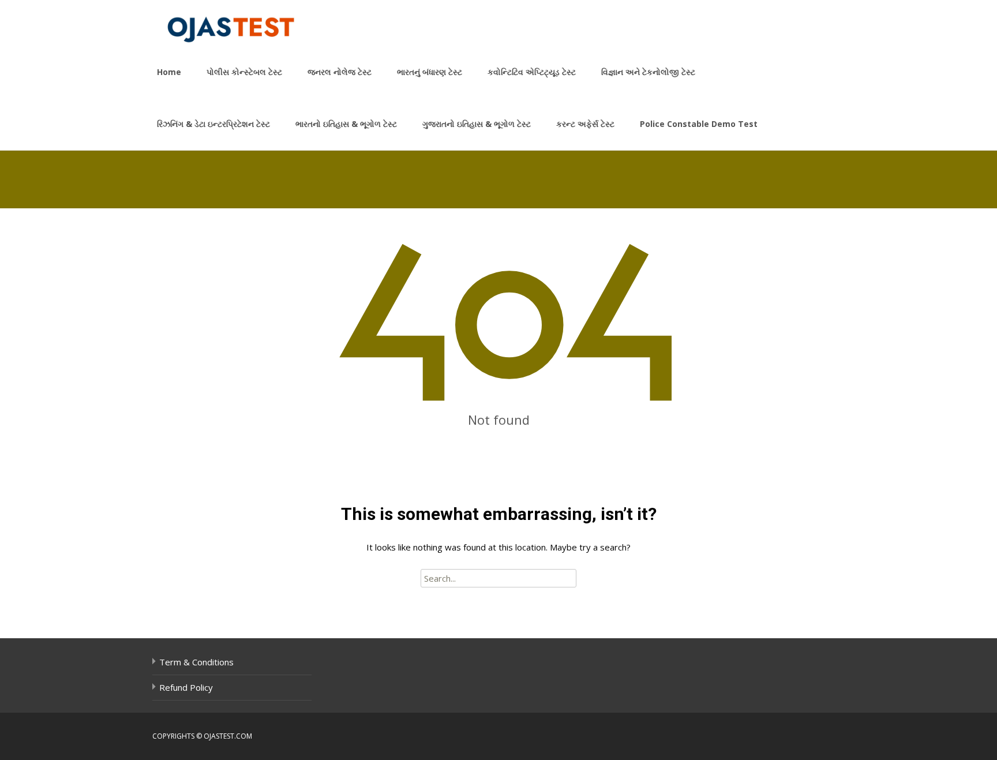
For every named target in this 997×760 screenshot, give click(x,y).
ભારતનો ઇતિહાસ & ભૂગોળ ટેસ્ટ (346, 123)
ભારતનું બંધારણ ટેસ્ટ (429, 71)
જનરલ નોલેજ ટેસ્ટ (340, 71)
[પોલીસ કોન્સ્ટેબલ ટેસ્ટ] (224, 23)
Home (169, 71)
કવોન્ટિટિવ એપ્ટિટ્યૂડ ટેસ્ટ (532, 71)
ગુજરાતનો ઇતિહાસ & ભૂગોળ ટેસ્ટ (476, 123)
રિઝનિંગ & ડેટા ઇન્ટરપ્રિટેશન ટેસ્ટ (213, 123)
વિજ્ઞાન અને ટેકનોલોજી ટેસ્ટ (648, 71)
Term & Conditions (196, 662)
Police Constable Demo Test (699, 123)
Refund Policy (186, 687)
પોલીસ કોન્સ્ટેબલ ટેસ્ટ (244, 71)
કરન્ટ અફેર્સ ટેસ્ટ (585, 123)
